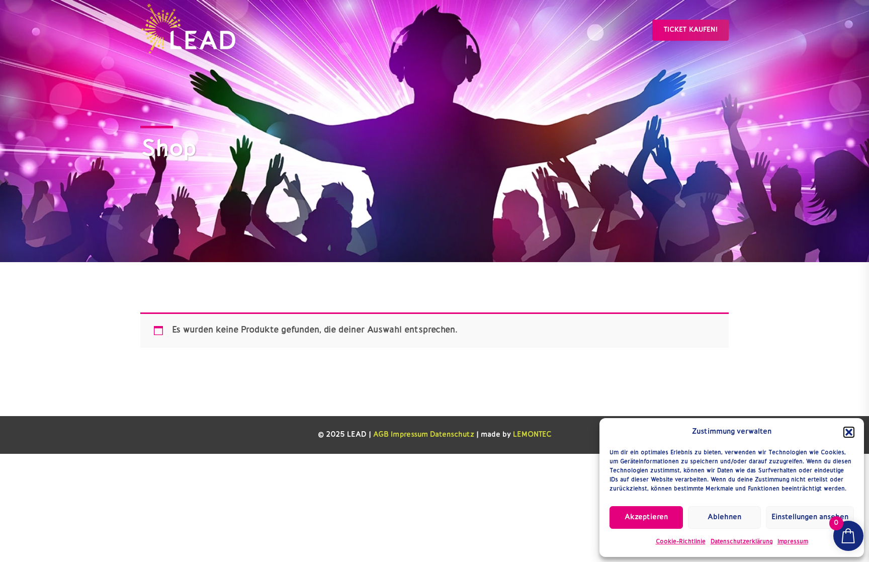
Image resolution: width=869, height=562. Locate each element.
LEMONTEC (532, 435)
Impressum (792, 542)
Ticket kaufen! (690, 30)
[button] (849, 432)
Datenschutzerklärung (741, 542)
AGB (381, 435)
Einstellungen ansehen (809, 517)
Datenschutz (452, 435)
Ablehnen (724, 517)
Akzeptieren (646, 517)
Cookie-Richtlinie (681, 542)
